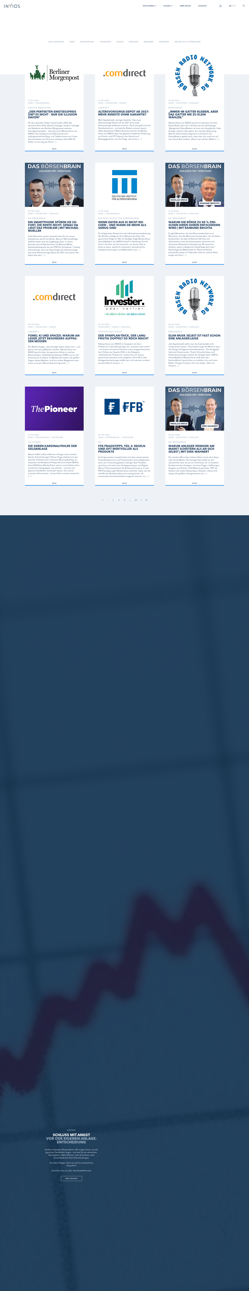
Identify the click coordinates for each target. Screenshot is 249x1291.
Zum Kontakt (71, 1178)
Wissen (167, 6)
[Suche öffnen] (244, 6)
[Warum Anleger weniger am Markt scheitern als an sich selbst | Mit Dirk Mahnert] (194, 436)
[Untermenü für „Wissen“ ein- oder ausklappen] (171, 6)
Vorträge (164, 42)
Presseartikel (87, 42)
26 (136, 500)
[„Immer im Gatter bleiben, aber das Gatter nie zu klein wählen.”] (194, 101)
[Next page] (141, 500)
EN (234, 6)
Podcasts (133, 42)
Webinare (149, 42)
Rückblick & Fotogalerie (187, 42)
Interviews (105, 42)
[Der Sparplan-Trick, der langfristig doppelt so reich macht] (124, 325)
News (72, 42)
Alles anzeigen (56, 42)
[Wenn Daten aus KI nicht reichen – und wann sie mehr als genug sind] (124, 214)
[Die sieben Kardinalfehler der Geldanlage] (54, 436)
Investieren (148, 6)
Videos (119, 42)
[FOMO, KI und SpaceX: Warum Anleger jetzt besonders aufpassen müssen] (54, 325)
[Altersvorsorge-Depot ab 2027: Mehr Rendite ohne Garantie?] (124, 101)
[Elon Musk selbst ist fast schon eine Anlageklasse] (194, 325)
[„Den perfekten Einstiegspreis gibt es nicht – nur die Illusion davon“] (54, 101)
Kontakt (202, 6)
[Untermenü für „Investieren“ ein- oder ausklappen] (155, 6)
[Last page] (146, 500)
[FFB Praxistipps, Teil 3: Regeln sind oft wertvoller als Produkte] (124, 436)
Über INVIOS (185, 6)
